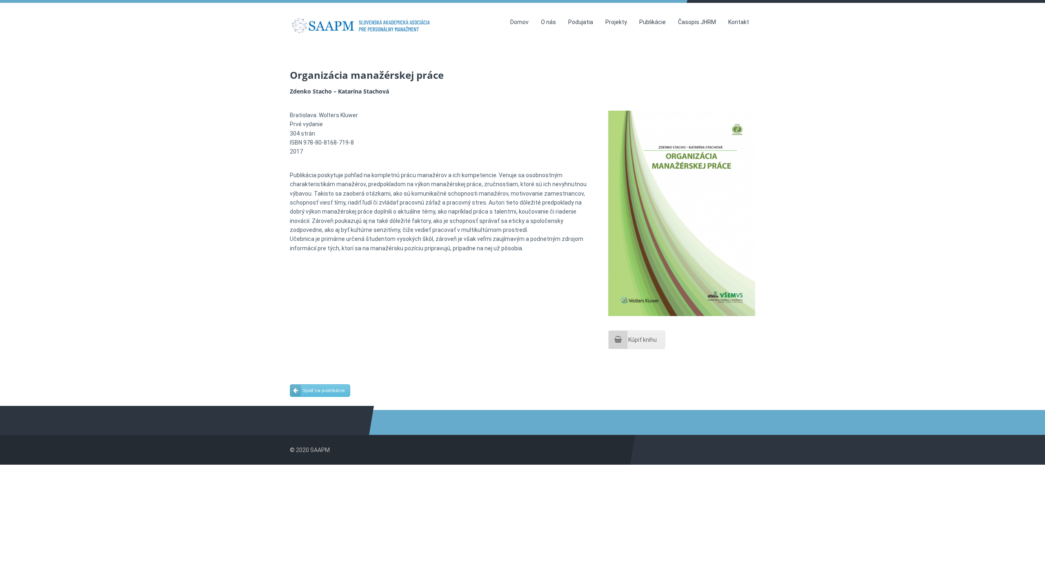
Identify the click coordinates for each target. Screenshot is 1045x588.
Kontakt (738, 22)
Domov (519, 22)
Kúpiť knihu (642, 339)
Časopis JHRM (697, 22)
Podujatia (580, 22)
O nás (548, 22)
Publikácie (652, 22)
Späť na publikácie (324, 390)
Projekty (616, 22)
